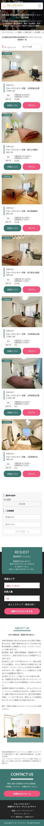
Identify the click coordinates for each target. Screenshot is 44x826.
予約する (31, 105)
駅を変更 (22, 504)
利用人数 (8, 591)
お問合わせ (29, 816)
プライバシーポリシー (22, 813)
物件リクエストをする (22, 611)
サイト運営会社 (17, 816)
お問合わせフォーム (22, 793)
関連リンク (16, 810)
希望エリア (9, 578)
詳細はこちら (12, 105)
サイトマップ (27, 810)
